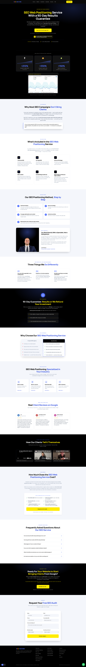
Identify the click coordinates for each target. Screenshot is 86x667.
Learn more (19, 390)
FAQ (55, 1)
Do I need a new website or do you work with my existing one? (36, 556)
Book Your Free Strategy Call (43, 30)
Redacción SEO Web (39, 657)
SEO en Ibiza (38, 660)
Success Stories (62, 651)
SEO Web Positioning (39, 650)
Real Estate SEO (50, 653)
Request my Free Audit (43, 509)
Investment (42, 1)
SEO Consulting (38, 653)
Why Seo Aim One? (62, 650)
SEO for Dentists (50, 655)
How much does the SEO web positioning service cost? (35, 535)
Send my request (43, 636)
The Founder (61, 653)
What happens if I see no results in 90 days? (32, 544)
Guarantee (47, 1)
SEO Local (37, 651)
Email (44, 613)
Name (28, 613)
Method (38, 1)
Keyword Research (39, 658)
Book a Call (69, 1)
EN (4, 664)
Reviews (51, 1)
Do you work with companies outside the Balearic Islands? (35, 548)
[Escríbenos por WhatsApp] (83, 664)
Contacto (60, 657)
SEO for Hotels (49, 650)
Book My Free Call (43, 586)
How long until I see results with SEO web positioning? (34, 539)
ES (2, 664)
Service (34, 1)
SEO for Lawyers (50, 651)
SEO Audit (37, 655)
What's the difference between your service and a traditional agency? (38, 552)
